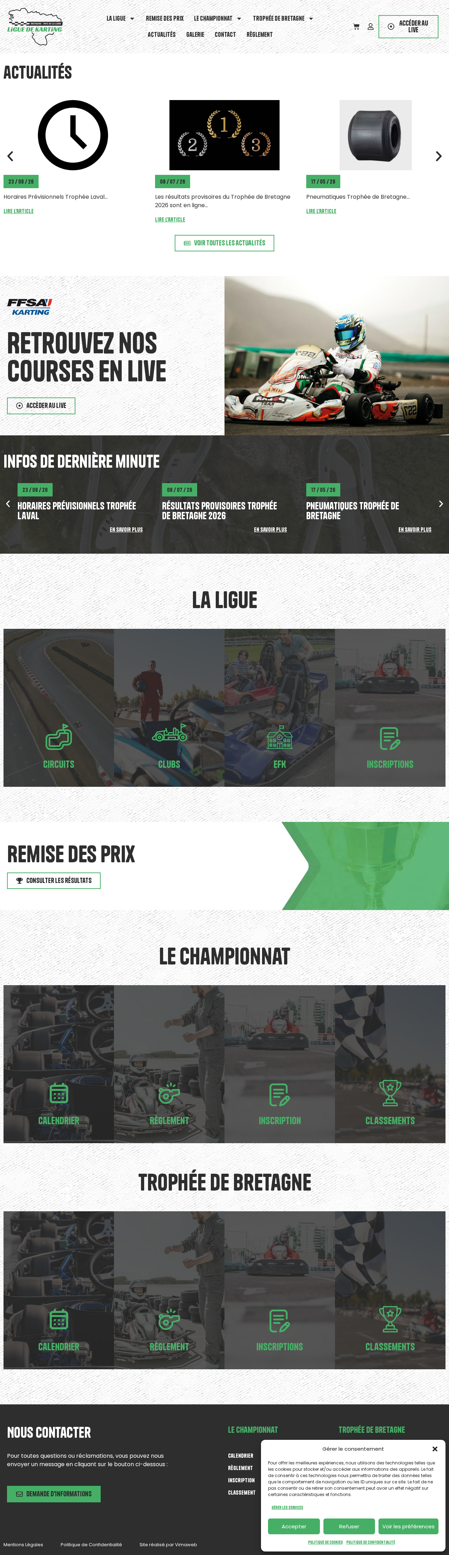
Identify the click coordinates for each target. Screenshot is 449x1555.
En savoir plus (126, 529)
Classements (390, 1120)
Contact (225, 35)
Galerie (195, 35)
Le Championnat (213, 18)
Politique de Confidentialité (370, 1542)
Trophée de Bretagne (278, 18)
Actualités (162, 35)
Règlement (260, 35)
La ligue (116, 18)
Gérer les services (287, 1507)
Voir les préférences (408, 1526)
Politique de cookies (325, 1542)
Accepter (294, 1526)
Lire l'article (19, 219)
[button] (434, 1448)
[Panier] (356, 26)
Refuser (349, 1526)
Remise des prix (164, 18)
